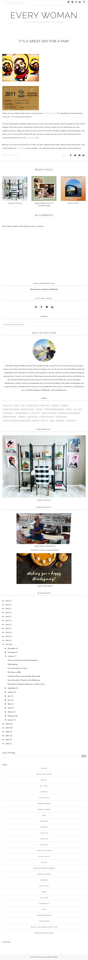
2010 (7, 724)
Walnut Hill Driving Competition (16, 420)
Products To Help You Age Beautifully (45, 550)
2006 (7, 739)
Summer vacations (46, 417)
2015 (7, 628)
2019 (7, 612)
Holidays (39, 409)
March (10, 712)
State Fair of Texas (50, 113)
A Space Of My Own (44, 500)
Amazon (64, 405)
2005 (7, 743)
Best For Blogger (54, 957)
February (11, 716)
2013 (7, 636)
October (11, 656)
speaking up (71, 420)
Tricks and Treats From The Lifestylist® (23, 660)
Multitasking (12, 664)
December (11, 648)
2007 (7, 735)
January (10, 720)
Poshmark (54, 289)
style (16, 405)
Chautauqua (8, 413)
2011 (7, 644)
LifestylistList (33, 405)
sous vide (60, 420)
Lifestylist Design (48, 413)
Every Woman (44, 15)
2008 (7, 731)
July (9, 696)
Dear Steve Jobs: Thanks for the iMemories (24, 680)
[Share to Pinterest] (79, 155)
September (12, 688)
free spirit (45, 405)
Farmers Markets (22, 413)
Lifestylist (7, 405)
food (23, 405)
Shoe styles (32, 417)
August (10, 692)
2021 (7, 608)
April (10, 708)
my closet (44, 289)
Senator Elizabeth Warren (69, 413)
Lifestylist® (20, 148)
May (9, 704)
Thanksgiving (61, 417)
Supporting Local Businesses (45, 546)
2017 (7, 620)
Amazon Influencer (11, 409)
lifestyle (55, 405)
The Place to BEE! (14, 672)
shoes (52, 420)
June (9, 700)
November (12, 652)
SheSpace (21, 417)
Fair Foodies (30, 137)
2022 (7, 604)
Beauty (69, 409)
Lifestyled (35, 413)
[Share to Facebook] (71, 155)
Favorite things (27, 409)
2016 (7, 624)
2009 (7, 728)
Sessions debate (9, 417)
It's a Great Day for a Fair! (17, 668)
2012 (7, 640)
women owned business (54, 409)
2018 (7, 616)
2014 (7, 632)
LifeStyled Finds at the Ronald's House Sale (24, 676)
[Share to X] (75, 155)
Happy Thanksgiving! (44, 586)
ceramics (35, 420)
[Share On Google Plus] (84, 155)
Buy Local (78, 409)
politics (44, 420)
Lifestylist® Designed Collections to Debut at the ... (27, 684)
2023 (7, 601)
